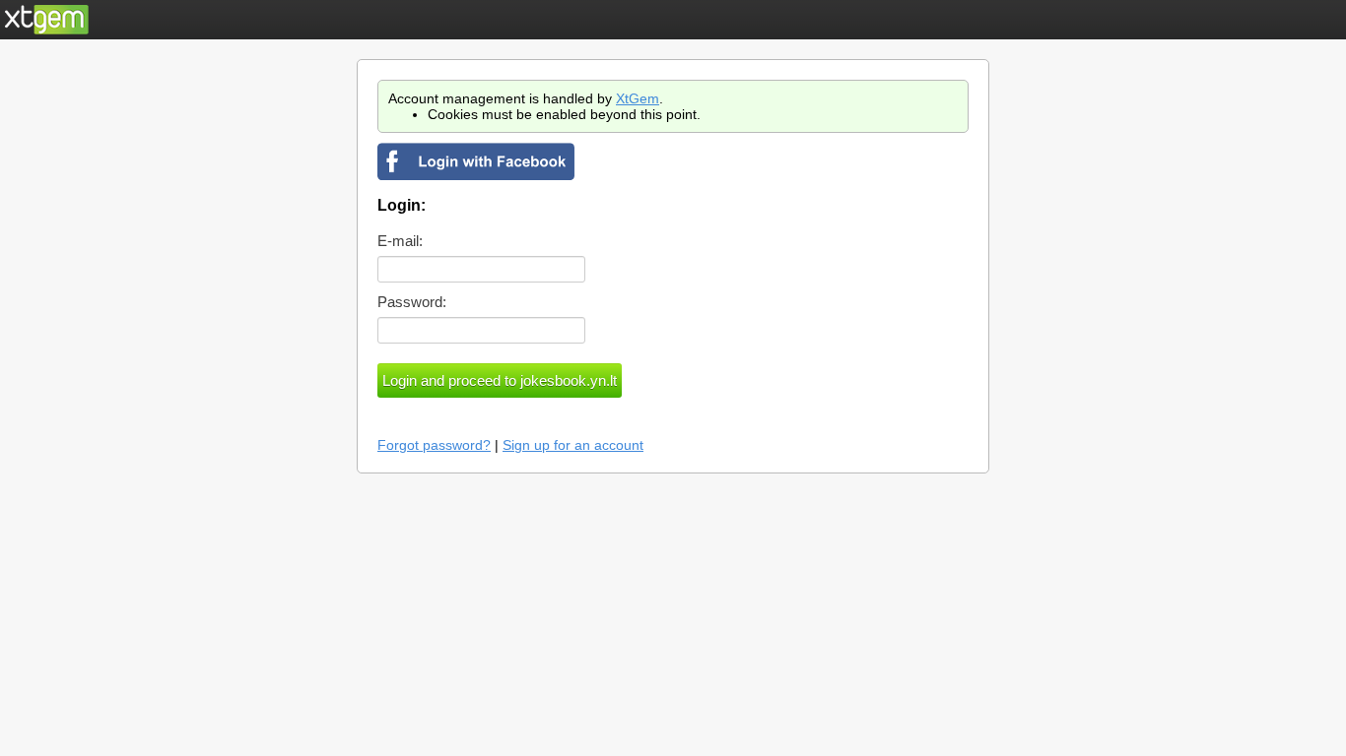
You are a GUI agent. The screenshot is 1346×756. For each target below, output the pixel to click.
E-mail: (400, 240)
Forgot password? (434, 445)
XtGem (637, 98)
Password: (411, 301)
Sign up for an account (573, 445)
